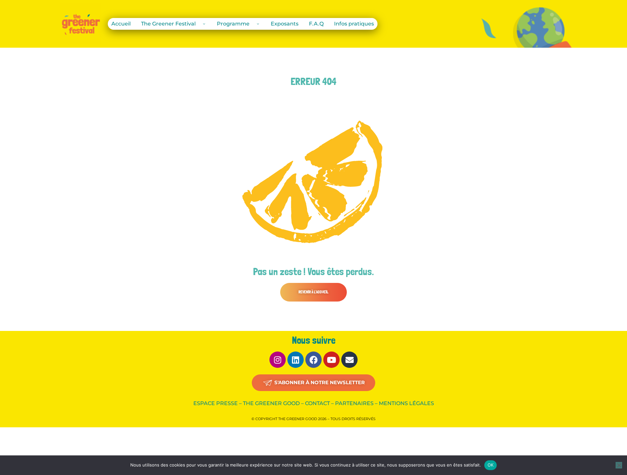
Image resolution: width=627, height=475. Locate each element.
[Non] (619, 465)
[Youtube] (331, 360)
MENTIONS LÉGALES (406, 403)
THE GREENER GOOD (271, 403)
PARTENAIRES (354, 403)
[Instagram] (277, 360)
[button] (313, 292)
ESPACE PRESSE (215, 403)
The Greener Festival (168, 24)
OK (491, 464)
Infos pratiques (354, 24)
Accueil (121, 24)
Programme (233, 24)
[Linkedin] (295, 360)
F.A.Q (316, 24)
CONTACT (317, 403)
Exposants (284, 24)
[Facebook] (313, 360)
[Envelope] (349, 360)
